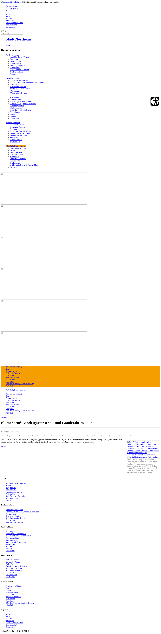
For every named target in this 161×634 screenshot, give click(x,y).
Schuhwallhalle (16, 140)
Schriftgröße (10, 10)
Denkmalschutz (16, 152)
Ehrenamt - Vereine (17, 127)
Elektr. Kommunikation (14, 23)
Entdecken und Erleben (19, 80)
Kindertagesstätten (17, 106)
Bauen (12, 150)
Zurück (3, 446)
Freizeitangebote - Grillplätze (21, 131)
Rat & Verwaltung (12, 55)
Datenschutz (10, 27)
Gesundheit (14, 157)
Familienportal (15, 99)
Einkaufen (14, 129)
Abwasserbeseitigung (18, 148)
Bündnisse (14, 59)
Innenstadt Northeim (18, 159)
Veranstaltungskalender (19, 93)
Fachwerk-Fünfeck (17, 154)
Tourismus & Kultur (13, 78)
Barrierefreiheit (11, 25)
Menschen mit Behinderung (20, 110)
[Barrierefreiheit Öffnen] (154, 101)
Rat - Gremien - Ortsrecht (19, 70)
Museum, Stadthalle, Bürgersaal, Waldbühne (26, 82)
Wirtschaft (14, 167)
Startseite (9, 14)
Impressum (10, 21)
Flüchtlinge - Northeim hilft (20, 102)
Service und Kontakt (18, 87)
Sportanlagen (15, 142)
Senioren (13, 116)
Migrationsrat (15, 112)
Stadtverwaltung (16, 72)
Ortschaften (14, 138)
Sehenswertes (15, 85)
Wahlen (13, 74)
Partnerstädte (15, 68)
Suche (8, 16)
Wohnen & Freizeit (13, 123)
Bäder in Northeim (17, 125)
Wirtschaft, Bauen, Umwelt (16, 146)
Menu (8, 45)
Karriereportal (15, 63)
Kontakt (9, 18)
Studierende (14, 118)
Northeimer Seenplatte (18, 135)
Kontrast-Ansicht (12, 6)
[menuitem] (83, 6)
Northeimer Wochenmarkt (20, 133)
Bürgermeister (15, 61)
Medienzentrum (16, 108)
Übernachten (15, 91)
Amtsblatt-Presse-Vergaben (20, 57)
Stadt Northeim (18, 39)
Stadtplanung (15, 163)
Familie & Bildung (13, 97)
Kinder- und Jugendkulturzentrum (23, 104)
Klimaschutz (15, 161)
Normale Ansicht (12, 8)
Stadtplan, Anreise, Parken (20, 89)
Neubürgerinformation (18, 65)
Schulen (13, 114)
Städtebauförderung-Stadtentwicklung (24, 165)
